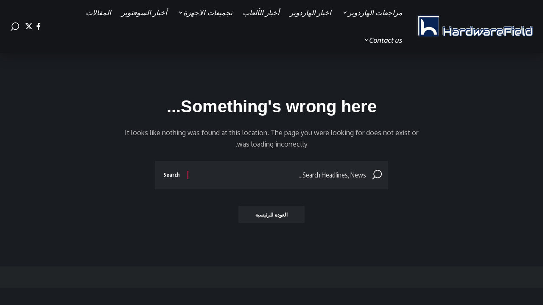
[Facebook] (38, 26)
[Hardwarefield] (475, 26)
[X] (28, 26)
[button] (15, 26)
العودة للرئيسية (271, 214)
